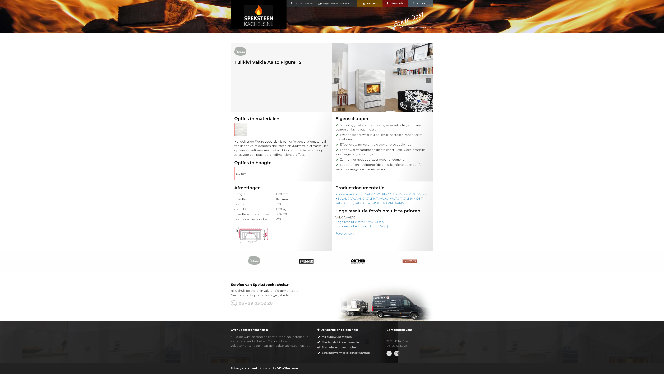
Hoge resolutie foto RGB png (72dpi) (361, 226)
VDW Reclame (287, 368)
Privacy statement (244, 368)
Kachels (372, 3)
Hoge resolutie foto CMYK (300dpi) (360, 222)
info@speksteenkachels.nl (337, 3)
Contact (422, 3)
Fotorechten (344, 233)
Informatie (396, 3)
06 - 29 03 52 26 (302, 3)
